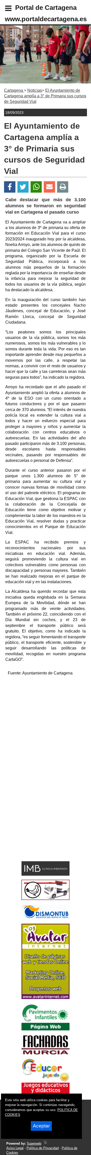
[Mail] (49, 187)
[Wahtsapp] (36, 187)
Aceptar (41, 1125)
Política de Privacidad (43, 1148)
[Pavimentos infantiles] (45, 1029)
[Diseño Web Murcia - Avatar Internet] (45, 1143)
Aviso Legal (15, 1148)
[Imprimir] (63, 187)
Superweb (34, 1143)
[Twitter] (23, 187)
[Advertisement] (45, 725)
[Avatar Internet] (45, 997)
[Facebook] (9, 187)
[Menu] (4, 9)
